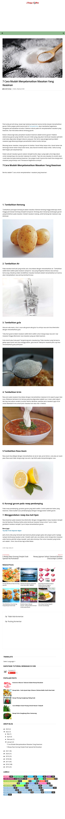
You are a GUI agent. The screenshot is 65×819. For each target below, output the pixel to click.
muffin (42, 781)
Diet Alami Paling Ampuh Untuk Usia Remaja (45, 604)
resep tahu (36, 790)
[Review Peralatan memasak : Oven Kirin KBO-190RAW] (28, 574)
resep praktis (34, 787)
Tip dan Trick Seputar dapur (12, 531)
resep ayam (42, 783)
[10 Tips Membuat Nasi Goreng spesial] (11, 574)
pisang (23, 783)
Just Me (6, 776)
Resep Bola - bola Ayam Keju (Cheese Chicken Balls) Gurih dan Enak (33, 690)
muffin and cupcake (10, 783)
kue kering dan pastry (11, 781)
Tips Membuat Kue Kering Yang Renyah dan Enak (10, 604)
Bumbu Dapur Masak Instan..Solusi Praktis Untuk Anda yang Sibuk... (28, 605)
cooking (30, 778)
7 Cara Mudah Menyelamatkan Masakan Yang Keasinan (24, 744)
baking (31, 776)
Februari (10, 739)
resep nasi (22, 787)
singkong (37, 792)
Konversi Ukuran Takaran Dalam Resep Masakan (27, 682)
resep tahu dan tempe (10, 792)
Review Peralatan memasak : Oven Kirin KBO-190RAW (28, 584)
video (5, 794)
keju (40, 778)
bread (40, 776)
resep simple (24, 790)
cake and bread (9, 778)
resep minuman (8, 787)
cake (49, 776)
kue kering (50, 778)
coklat (21, 778)
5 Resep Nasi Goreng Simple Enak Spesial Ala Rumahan (24, 747)
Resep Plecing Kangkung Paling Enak (23, 698)
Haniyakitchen (33, 126)
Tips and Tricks (18, 776)
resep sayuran (47, 787)
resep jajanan (33, 785)
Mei (8, 734)
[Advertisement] (32, 19)
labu (34, 781)
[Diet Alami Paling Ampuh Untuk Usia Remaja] (46, 595)
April (8, 737)
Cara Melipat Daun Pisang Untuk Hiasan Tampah (27, 705)
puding (32, 783)
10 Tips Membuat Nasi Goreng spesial (11, 584)
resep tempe (26, 792)
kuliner (25, 781)
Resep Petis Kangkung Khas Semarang (24, 713)
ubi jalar (48, 792)
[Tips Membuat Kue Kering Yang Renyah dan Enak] (11, 595)
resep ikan (20, 785)
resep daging (8, 785)
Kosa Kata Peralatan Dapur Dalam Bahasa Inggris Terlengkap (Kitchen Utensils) (46, 586)
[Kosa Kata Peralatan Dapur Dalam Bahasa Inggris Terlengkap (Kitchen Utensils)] (46, 574)
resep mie (46, 785)
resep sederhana (9, 790)
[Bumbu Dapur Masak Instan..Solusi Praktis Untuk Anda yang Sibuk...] (28, 595)
